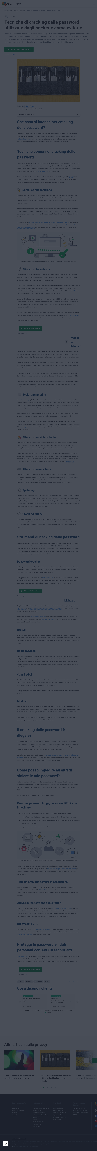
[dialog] (48, 575)
